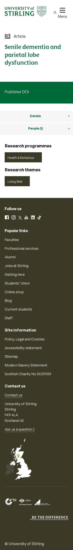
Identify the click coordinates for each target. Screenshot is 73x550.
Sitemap (11, 356)
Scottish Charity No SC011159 (28, 374)
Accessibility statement (23, 348)
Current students (18, 309)
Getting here (15, 274)
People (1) (35, 128)
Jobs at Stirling (16, 266)
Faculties (12, 240)
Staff (9, 318)
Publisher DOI (17, 91)
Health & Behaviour (21, 158)
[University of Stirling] (25, 11)
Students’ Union (17, 283)
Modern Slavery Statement (26, 365)
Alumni (10, 257)
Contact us (13, 395)
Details (35, 116)
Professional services (22, 248)
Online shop (14, 292)
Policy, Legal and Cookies (25, 339)
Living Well (15, 182)
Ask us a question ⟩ (19, 429)
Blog (8, 300)
